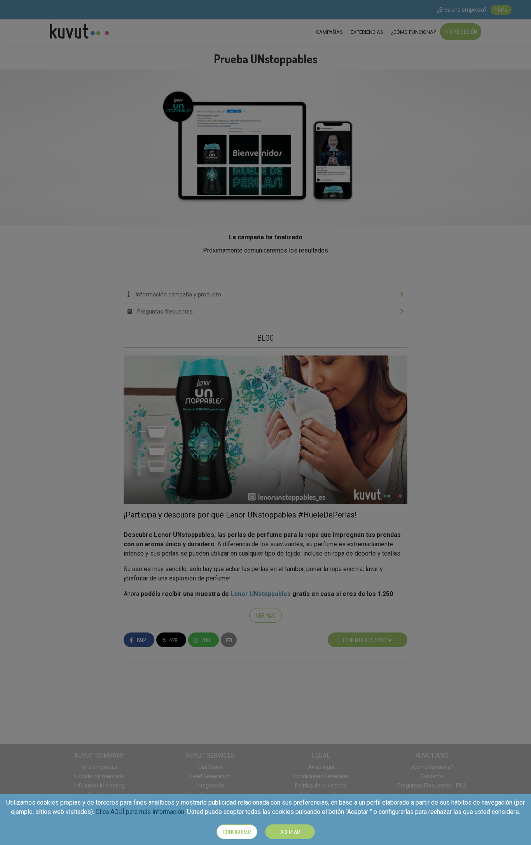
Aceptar (290, 832)
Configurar (237, 832)
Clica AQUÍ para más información (140, 811)
